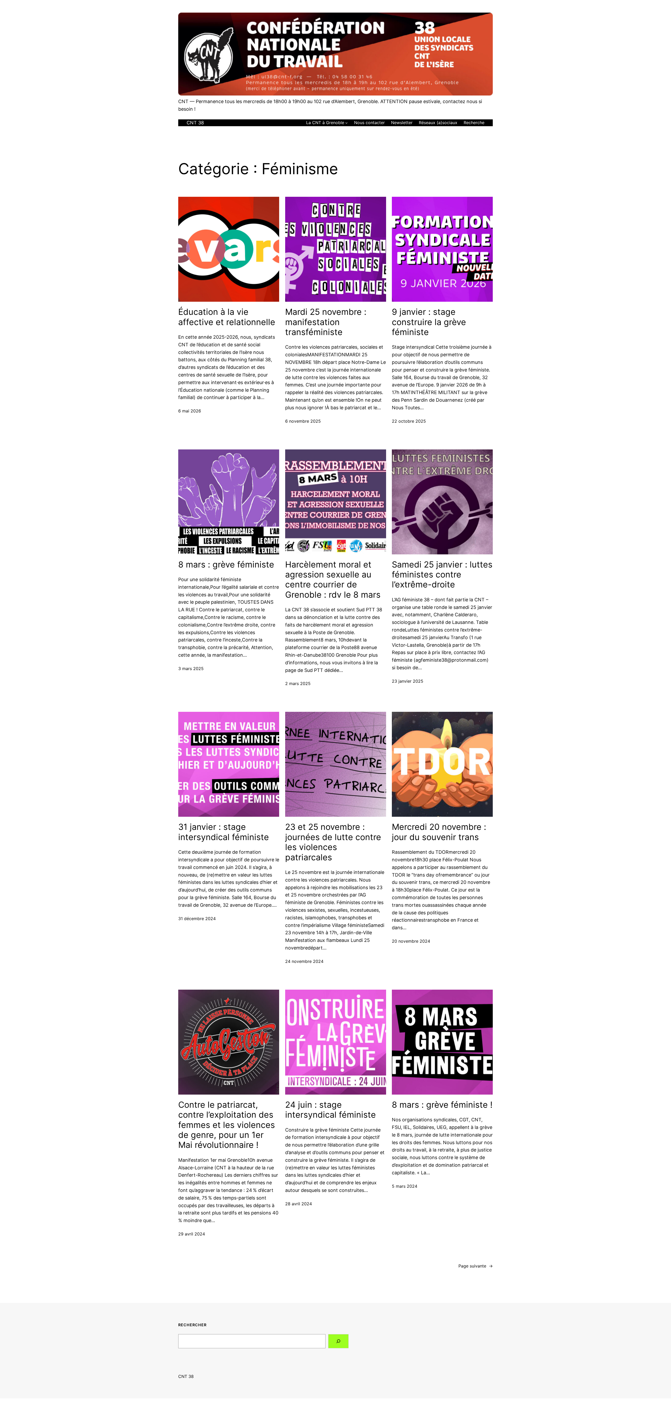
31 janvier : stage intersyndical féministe (223, 832)
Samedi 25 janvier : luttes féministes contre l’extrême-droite (442, 575)
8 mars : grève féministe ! (442, 1105)
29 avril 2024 (191, 1234)
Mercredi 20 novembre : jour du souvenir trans (439, 832)
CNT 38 (195, 122)
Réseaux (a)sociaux (438, 122)
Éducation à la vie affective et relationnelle (226, 317)
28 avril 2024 (298, 1203)
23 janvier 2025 (407, 681)
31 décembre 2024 (197, 918)
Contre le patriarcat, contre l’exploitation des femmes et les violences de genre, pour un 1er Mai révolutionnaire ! (226, 1125)
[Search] (338, 1341)
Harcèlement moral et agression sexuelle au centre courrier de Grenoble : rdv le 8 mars (333, 580)
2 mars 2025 (298, 683)
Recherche (474, 122)
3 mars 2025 (191, 668)
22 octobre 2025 (409, 421)
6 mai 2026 (189, 410)
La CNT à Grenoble (325, 122)
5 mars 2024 (404, 1186)
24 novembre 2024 (304, 961)
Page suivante (475, 1266)
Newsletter (402, 122)
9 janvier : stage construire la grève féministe (429, 322)
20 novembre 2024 (411, 941)
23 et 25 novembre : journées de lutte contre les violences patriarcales (333, 842)
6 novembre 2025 (303, 421)
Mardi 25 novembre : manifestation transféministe (325, 322)
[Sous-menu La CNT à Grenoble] (346, 122)
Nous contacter (369, 122)
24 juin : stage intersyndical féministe (330, 1110)
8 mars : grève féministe (226, 565)
